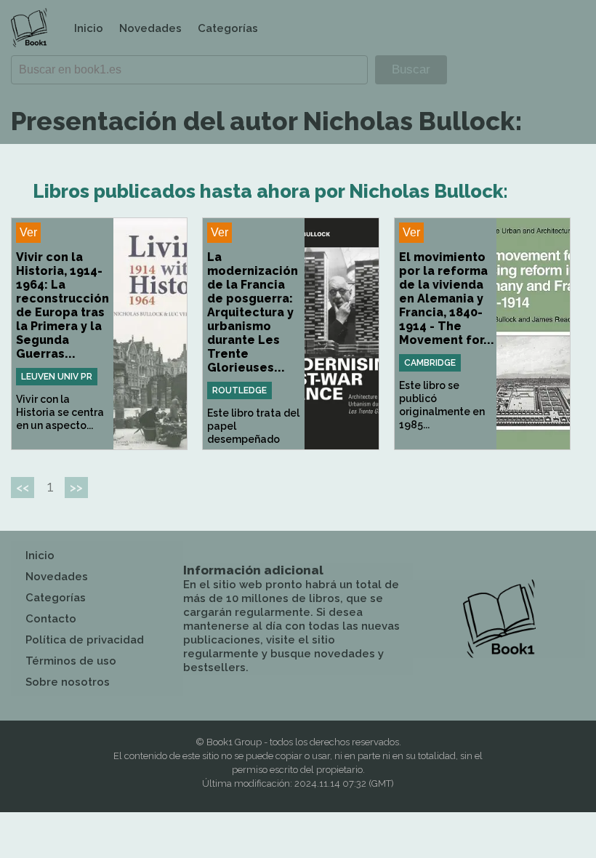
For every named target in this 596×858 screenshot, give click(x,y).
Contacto (50, 618)
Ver (28, 232)
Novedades (150, 28)
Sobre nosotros (67, 682)
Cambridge (430, 363)
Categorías (228, 28)
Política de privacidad (84, 639)
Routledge (239, 390)
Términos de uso (70, 660)
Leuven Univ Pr (56, 377)
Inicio (88, 28)
